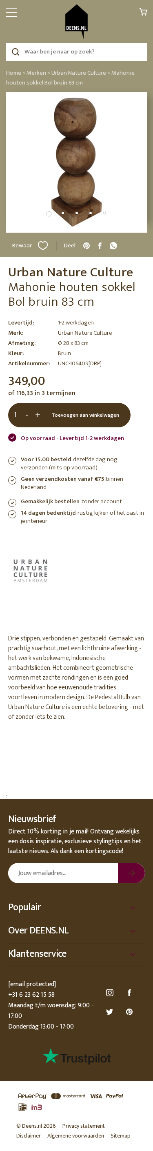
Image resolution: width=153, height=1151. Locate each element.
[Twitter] (111, 1012)
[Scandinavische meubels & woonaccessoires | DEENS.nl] (76, 22)
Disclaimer (28, 1135)
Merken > (38, 73)
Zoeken (15, 52)
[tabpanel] (76, 162)
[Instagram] (111, 992)
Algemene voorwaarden (75, 1135)
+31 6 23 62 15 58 (31, 994)
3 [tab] (76, 213)
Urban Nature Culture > (80, 73)
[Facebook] (130, 992)
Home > (15, 73)
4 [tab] (90, 213)
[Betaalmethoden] (76, 1102)
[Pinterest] (130, 1012)
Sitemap (121, 1135)
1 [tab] (49, 213)
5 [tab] (104, 213)
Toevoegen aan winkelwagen (85, 415)
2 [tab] (63, 213)
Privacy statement (83, 1126)
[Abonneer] (131, 873)
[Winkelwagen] (143, 14)
